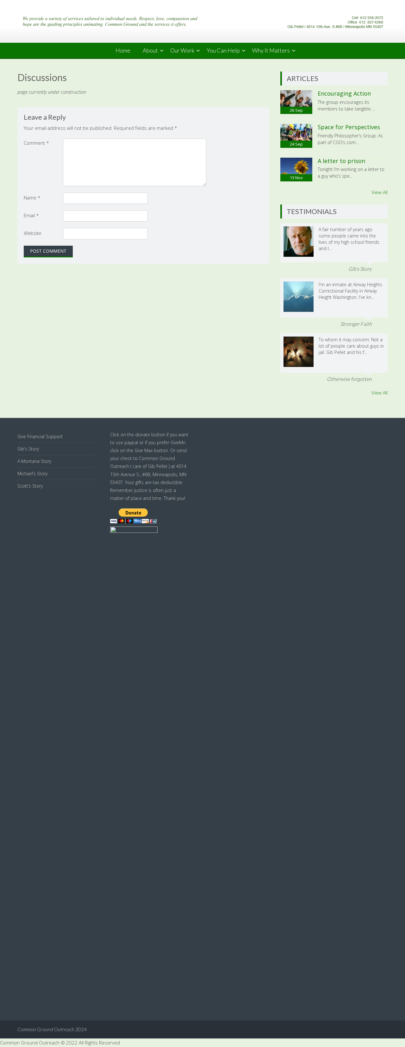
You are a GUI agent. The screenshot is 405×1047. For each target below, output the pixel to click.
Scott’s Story (30, 486)
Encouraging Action (344, 93)
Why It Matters (271, 50)
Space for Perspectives (349, 127)
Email (31, 215)
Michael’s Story (32, 473)
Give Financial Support (40, 436)
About (150, 50)
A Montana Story (34, 461)
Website (32, 233)
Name (32, 197)
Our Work (182, 50)
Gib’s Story (28, 449)
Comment (36, 143)
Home (122, 50)
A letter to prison (341, 161)
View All (379, 192)
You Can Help (223, 50)
